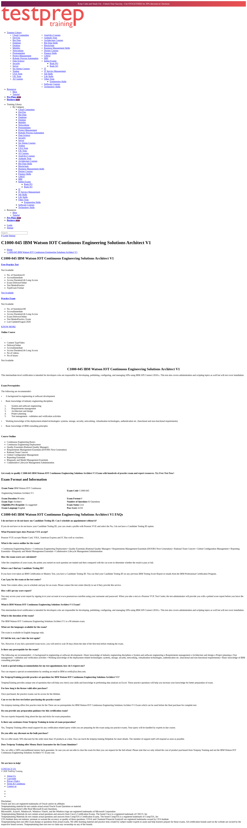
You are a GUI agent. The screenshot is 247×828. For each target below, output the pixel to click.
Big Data (17, 40)
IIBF (46, 58)
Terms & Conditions (16, 783)
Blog (15, 92)
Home (9, 249)
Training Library (14, 32)
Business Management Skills (57, 48)
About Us (11, 776)
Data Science (18, 61)
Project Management (22, 56)
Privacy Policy (13, 781)
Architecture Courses (53, 40)
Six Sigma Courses (21, 68)
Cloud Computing (21, 35)
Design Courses (51, 50)
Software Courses (52, 84)
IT (45, 68)
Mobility (16, 48)
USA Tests (17, 74)
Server (15, 66)
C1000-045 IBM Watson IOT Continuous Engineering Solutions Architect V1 (42, 252)
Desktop (16, 45)
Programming (19, 53)
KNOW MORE (8, 326)
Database (17, 43)
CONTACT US (8, 769)
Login (9, 225)
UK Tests (17, 76)
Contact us (11, 786)
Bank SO (54, 66)
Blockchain (49, 45)
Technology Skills (52, 86)
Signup (10, 228)
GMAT (47, 56)
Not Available (7, 293)
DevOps (16, 37)
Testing (16, 71)
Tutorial (16, 94)
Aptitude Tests (50, 37)
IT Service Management (55, 71)
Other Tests (49, 79)
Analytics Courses (52, 35)
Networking (18, 50)
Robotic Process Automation (25, 58)
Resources (11, 89)
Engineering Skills (58, 81)
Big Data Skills (51, 43)
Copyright (11, 778)
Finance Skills (50, 53)
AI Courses (18, 79)
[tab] (123, 520)
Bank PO (54, 63)
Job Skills (48, 74)
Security (16, 63)
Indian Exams (50, 61)
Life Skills (48, 76)
